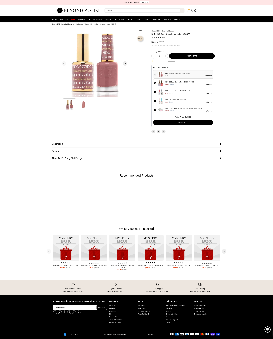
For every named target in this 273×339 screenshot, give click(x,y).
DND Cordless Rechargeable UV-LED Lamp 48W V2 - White (183, 108)
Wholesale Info (199, 308)
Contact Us (169, 317)
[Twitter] (158, 131)
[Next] (125, 63)
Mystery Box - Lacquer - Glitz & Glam (150, 265)
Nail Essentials (119, 19)
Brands (54, 19)
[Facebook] (153, 131)
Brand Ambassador (200, 314)
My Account (141, 305)
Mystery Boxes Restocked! (136, 228)
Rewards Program (144, 311)
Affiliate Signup (199, 311)
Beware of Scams (115, 322)
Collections (167, 19)
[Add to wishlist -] (140, 31)
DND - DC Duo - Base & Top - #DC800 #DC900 (179, 82)
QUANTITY (159, 52)
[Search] (182, 10)
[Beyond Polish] (80, 10)
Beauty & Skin (155, 19)
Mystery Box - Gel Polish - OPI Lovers (94, 265)
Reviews (112, 308)
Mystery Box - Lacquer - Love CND (207, 265)
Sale (73, 19)
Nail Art (139, 19)
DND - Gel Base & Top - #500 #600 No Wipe (178, 91)
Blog (110, 314)
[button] (267, 329)
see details (171, 61)
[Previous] (64, 63)
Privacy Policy (114, 317)
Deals (168, 322)
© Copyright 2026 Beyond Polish (115, 334)
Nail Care (131, 19)
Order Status (142, 308)
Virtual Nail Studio (144, 314)
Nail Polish (81, 19)
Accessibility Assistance (74, 335)
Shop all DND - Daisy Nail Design (162, 31)
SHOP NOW (144, 2)
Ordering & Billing (172, 314)
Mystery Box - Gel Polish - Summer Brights (122, 266)
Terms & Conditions (115, 320)
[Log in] (192, 10)
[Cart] (195, 10)
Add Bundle (183, 122)
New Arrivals (64, 19)
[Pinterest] (164, 131)
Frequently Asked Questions (175, 305)
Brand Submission (200, 305)
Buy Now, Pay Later (172, 320)
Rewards (177, 19)
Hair (146, 19)
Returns (168, 311)
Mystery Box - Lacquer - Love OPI (178, 265)
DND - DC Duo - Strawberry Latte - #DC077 (178, 73)
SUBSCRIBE (102, 307)
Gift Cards (112, 311)
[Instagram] (64, 312)
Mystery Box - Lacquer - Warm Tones (65, 265)
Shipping (169, 308)
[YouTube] (78, 312)
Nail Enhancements (95, 19)
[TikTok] (74, 312)
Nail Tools (108, 19)
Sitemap (150, 334)
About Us (112, 305)
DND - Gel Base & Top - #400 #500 (175, 99)
